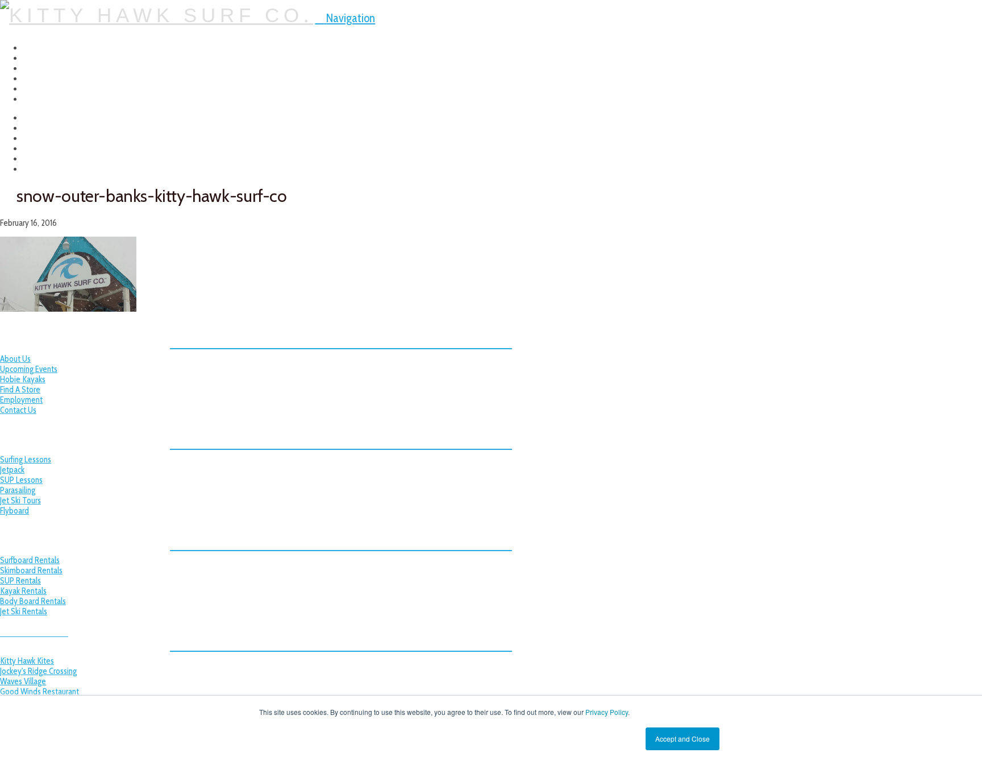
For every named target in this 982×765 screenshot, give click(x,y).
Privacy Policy (606, 712)
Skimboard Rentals (31, 570)
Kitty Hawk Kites (27, 661)
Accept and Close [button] (682, 738)
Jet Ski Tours (20, 500)
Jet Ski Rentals (23, 611)
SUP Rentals (20, 581)
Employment (21, 400)
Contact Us (18, 410)
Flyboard (14, 511)
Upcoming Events (28, 369)
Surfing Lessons (25, 459)
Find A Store (20, 389)
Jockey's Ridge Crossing (38, 671)
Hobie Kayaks (22, 379)
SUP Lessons (21, 480)
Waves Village (23, 681)
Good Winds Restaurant (39, 692)
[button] (345, 18)
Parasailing (17, 490)
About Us (15, 359)
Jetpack (12, 470)
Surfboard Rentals (30, 560)
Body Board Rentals (33, 601)
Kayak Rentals (23, 591)
